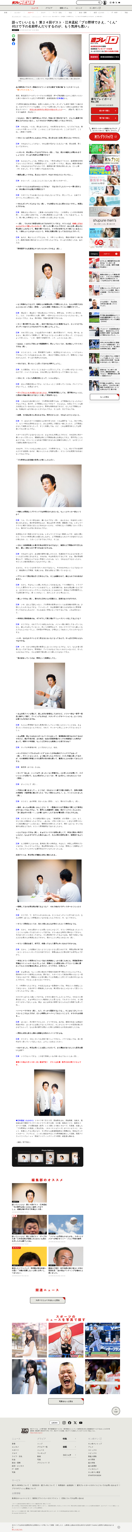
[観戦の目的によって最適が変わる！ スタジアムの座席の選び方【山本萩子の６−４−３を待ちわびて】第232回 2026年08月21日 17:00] (29, 1340)
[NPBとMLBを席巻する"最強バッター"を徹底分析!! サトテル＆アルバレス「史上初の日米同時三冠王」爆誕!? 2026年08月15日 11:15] (102, 1340)
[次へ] (79, 1158)
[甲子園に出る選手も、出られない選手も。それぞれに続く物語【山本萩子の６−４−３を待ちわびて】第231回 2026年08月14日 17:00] (29, 1376)
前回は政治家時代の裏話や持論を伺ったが (46, 109)
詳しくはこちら (17, 1529)
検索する (99, 3)
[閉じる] (119, 1527)
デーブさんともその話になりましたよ (32, 393)
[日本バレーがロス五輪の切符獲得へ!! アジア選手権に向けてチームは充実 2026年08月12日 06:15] (102, 1376)
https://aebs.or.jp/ (36, 1433)
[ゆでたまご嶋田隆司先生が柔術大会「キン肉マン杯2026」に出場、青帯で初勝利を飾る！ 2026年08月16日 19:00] (66, 1340)
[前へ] (16, 1158)
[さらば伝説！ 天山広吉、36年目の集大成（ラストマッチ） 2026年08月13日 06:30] (66, 1376)
